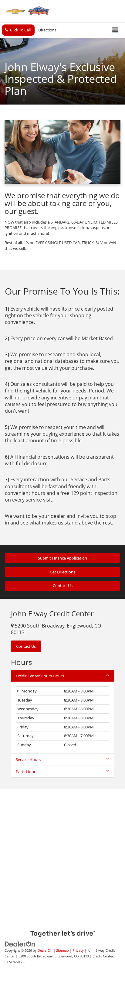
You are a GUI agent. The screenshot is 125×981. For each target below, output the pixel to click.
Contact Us (63, 585)
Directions (47, 30)
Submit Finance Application (62, 558)
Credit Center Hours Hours (40, 676)
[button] (18, 30)
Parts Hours (26, 771)
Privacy (78, 950)
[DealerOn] (20, 944)
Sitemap (62, 950)
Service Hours (28, 759)
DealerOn (45, 950)
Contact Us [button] (26, 646)
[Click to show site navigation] (115, 30)
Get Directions (62, 572)
